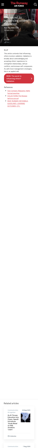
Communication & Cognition (14, 13)
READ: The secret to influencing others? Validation (13, 78)
